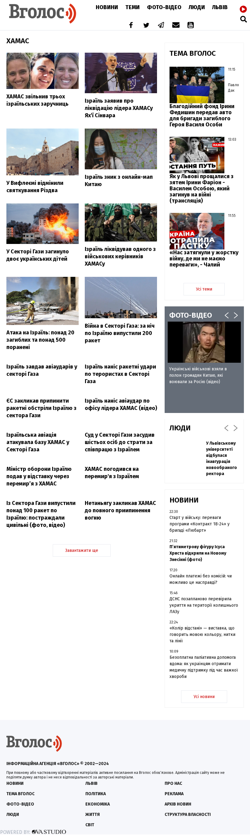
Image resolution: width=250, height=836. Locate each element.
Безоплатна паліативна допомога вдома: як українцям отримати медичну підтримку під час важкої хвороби (204, 667)
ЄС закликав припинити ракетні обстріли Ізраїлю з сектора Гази (41, 408)
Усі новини (204, 696)
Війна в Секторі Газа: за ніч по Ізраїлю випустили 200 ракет (120, 333)
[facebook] (129, 26)
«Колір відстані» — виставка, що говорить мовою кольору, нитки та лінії (202, 635)
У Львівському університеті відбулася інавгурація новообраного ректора (221, 458)
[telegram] (161, 26)
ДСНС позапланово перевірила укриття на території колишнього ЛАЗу (204, 605)
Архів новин (178, 804)
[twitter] (146, 26)
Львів (220, 7)
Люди (197, 7)
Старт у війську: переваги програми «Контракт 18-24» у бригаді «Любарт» (200, 524)
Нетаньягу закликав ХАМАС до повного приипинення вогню (120, 510)
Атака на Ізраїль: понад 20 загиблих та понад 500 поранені (40, 340)
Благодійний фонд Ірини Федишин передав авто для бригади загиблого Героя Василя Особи (202, 115)
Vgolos (42, 13)
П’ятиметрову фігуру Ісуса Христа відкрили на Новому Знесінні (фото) (198, 553)
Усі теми (204, 289)
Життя (92, 814)
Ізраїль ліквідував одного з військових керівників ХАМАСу (120, 256)
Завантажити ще (81, 550)
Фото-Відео (164, 7)
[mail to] (176, 26)
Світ (89, 824)
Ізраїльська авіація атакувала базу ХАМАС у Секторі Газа (37, 442)
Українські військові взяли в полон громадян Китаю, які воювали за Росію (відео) (198, 375)
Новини (107, 7)
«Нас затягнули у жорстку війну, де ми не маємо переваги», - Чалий (204, 258)
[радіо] (243, 9)
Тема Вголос (20, 793)
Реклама (174, 793)
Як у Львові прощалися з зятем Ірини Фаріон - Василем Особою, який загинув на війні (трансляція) (202, 188)
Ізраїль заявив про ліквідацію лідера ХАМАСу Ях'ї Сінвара (119, 108)
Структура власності (188, 814)
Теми (132, 7)
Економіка (97, 804)
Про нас (173, 783)
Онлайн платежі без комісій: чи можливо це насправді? (201, 579)
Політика (95, 793)
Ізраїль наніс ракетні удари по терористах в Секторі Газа (120, 374)
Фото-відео (20, 804)
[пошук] (243, 19)
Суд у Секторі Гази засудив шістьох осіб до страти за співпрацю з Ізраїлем (120, 442)
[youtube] (191, 26)
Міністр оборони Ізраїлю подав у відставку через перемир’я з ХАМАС (39, 476)
